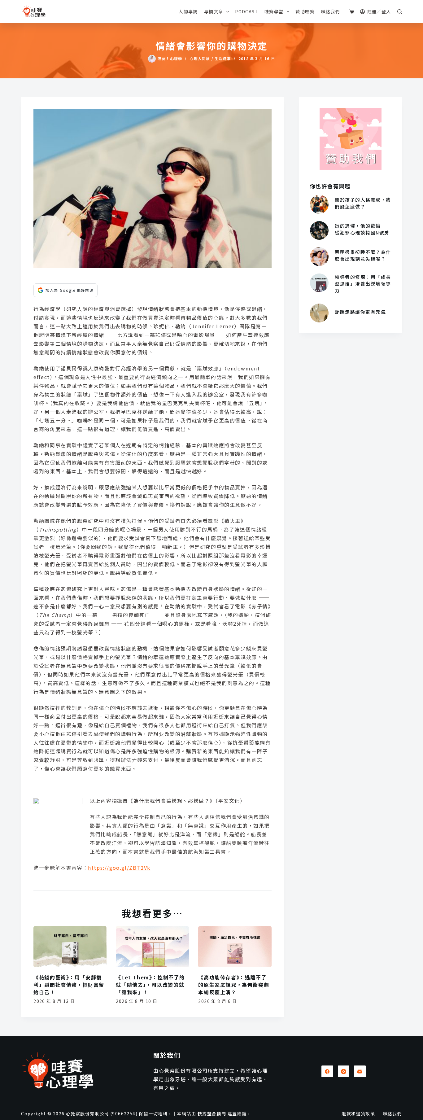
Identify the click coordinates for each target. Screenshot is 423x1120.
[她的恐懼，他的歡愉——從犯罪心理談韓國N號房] (319, 230)
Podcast (246, 11)
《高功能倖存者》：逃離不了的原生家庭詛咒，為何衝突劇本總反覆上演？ (233, 984)
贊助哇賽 (305, 11)
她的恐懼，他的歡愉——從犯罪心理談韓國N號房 (362, 229)
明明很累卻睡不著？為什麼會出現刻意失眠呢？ (363, 255)
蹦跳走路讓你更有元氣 (360, 311)
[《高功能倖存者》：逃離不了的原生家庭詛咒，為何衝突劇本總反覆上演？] (234, 946)
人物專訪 (188, 11)
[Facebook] (327, 1071)
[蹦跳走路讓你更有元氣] (319, 313)
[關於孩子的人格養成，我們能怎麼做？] (319, 204)
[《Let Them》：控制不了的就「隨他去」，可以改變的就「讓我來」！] (152, 946)
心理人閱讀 (200, 58)
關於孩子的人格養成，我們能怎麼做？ (363, 203)
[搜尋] (399, 11)
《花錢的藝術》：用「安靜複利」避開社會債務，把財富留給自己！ (68, 984)
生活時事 (223, 58)
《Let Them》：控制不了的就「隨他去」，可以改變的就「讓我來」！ (150, 984)
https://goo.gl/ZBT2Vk (119, 867)
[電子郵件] (360, 1071)
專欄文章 (213, 11)
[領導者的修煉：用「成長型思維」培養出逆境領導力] (319, 282)
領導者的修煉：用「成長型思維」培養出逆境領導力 (363, 283)
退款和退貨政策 (358, 1113)
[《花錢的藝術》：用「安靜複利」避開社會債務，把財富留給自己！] (70, 946)
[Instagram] (344, 1071)
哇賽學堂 (274, 11)
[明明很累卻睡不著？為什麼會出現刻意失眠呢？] (319, 256)
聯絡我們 (330, 11)
